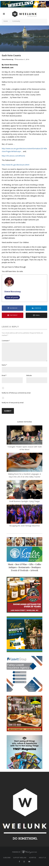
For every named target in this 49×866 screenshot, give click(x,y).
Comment (6, 341)
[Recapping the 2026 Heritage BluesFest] (24, 514)
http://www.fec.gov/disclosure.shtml (15, 165)
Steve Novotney (7, 59)
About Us (42, 857)
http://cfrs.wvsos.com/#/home (13, 156)
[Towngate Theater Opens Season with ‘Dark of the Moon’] (24, 435)
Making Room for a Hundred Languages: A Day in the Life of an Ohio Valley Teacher (24, 475)
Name (4, 365)
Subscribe (6, 857)
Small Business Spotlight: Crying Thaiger (24, 501)
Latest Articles (24, 422)
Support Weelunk (19, 857)
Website (29, 375)
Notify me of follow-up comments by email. (16, 393)
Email (4, 375)
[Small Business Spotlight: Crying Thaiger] (24, 490)
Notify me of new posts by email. (13, 403)
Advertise (32, 857)
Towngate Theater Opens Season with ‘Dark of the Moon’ (24, 448)
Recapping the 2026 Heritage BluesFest (24, 526)
